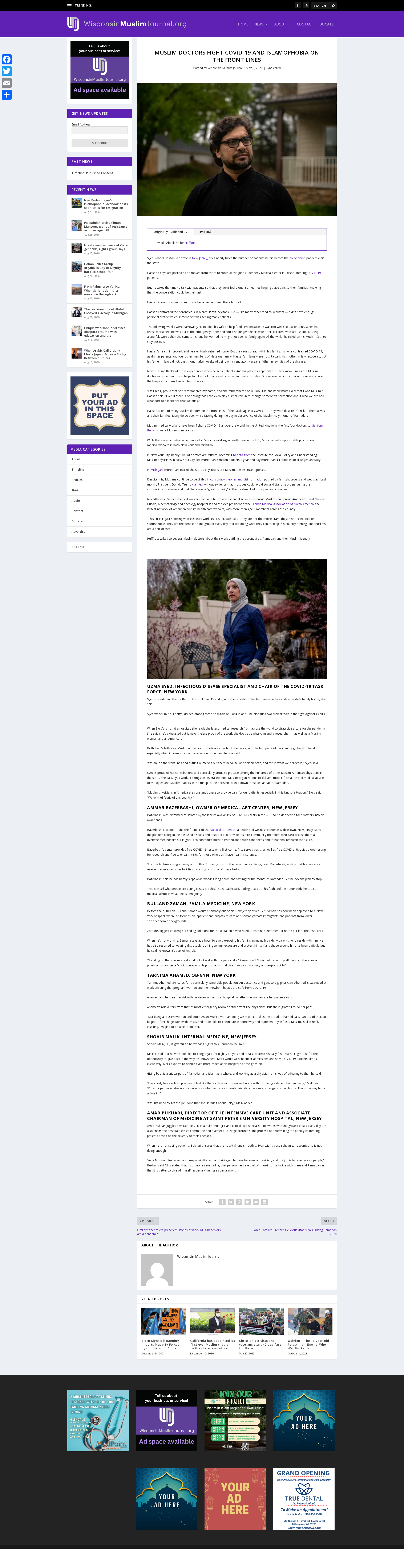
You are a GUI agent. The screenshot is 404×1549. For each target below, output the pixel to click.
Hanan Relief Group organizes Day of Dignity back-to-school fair (102, 268)
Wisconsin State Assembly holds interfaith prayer (126, 5)
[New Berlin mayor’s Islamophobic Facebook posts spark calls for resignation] (77, 203)
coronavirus (298, 258)
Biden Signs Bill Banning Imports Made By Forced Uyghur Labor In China (160, 1344)
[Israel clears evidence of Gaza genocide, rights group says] (77, 248)
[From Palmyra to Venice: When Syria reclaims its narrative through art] (77, 289)
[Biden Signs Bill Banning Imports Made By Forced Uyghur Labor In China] (163, 1321)
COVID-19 (314, 273)
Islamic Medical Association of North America (283, 504)
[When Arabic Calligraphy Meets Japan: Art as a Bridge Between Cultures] (77, 353)
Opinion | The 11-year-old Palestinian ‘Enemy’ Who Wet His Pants (308, 1344)
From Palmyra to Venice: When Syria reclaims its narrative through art (102, 290)
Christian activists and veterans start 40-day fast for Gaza (260, 1344)
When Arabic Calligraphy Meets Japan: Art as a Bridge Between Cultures (105, 354)
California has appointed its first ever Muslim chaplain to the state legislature (212, 1344)
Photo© (205, 232)
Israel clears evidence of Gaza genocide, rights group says (106, 247)
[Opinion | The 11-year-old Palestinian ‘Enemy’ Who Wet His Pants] (310, 1321)
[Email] (7, 83)
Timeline (78, 469)
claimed (197, 484)
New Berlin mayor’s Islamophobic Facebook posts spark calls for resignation (106, 204)
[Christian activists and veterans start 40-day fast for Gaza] (261, 1321)
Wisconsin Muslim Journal (225, 68)
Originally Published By (170, 232)
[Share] (7, 95)
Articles (77, 480)
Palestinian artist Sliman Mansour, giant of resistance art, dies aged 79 (105, 226)
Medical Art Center (222, 830)
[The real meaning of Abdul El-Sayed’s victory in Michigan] (77, 312)
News (259, 25)
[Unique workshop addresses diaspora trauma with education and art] (77, 331)
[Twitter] (7, 71)
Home (243, 25)
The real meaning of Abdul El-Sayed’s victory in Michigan (106, 311)
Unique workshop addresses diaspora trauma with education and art (104, 332)
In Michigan (155, 470)
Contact (305, 25)
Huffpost (191, 243)
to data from (242, 455)
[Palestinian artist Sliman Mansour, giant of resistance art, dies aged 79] (77, 225)
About (280, 25)
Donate (327, 25)
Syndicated (273, 68)
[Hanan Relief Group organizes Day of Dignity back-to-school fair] (77, 267)
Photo (76, 490)
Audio (76, 501)
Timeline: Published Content (92, 173)
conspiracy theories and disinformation (236, 479)
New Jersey (199, 258)
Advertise (78, 532)
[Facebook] (7, 59)
